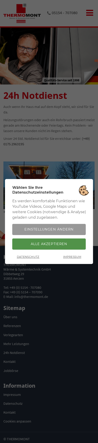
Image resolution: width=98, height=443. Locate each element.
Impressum (72, 257)
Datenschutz (28, 257)
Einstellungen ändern (48, 229)
